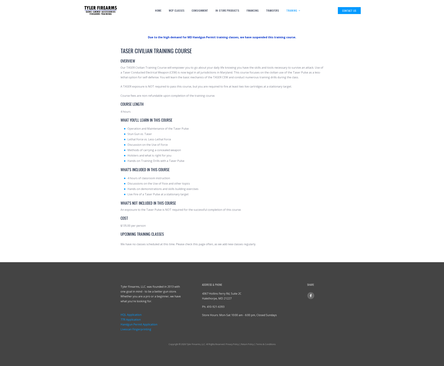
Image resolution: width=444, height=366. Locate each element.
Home (158, 10)
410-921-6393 (215, 307)
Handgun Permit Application (139, 324)
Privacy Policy (232, 344)
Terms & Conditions (266, 344)
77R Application (131, 319)
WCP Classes (177, 10)
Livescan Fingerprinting (136, 329)
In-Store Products (227, 10)
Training (291, 10)
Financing (253, 10)
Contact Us (349, 10)
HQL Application (131, 315)
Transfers (272, 10)
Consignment (200, 10)
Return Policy (247, 344)
